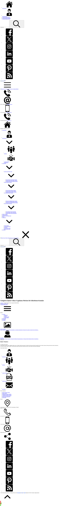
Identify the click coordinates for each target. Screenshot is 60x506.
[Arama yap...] (16, 24)
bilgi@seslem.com (9, 104)
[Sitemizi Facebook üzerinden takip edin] (9, 35)
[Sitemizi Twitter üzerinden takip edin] (9, 42)
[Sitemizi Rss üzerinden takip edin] (9, 78)
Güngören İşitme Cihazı (3, 304)
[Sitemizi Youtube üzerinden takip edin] (9, 64)
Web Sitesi (19, 492)
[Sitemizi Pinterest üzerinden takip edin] (9, 71)
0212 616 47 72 (9, 120)
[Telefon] (7, 96)
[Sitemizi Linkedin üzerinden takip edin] (9, 276)
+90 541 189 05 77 (9, 112)
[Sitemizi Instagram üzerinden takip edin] (9, 49)
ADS (25, 492)
